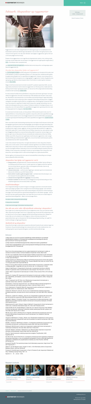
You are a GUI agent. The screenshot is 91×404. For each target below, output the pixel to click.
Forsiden (7, 390)
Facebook (77, 18)
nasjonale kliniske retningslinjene (16, 65)
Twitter (81, 18)
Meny (81, 3)
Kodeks (83, 399)
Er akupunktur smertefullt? (12, 202)
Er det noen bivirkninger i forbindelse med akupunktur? (19, 205)
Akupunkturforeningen (15, 2)
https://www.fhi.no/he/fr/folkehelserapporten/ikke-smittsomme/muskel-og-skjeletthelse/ (27, 242)
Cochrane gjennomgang (13, 72)
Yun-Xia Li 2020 (27, 109)
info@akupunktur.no (80, 394)
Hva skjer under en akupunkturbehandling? (16, 199)
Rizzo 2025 (12, 82)
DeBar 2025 (23, 90)
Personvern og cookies (80, 397)
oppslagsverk (13, 390)
